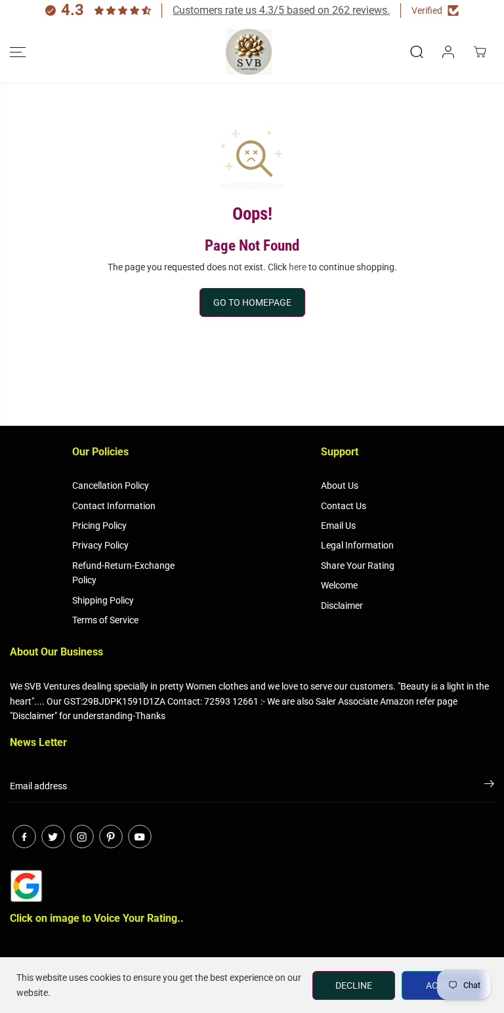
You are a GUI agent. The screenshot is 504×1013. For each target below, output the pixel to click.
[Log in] (448, 51)
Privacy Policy (100, 545)
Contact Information (114, 506)
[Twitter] (53, 836)
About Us (339, 485)
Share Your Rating (357, 565)
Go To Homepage (252, 302)
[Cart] (479, 51)
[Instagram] (82, 836)
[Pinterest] (110, 836)
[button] (18, 52)
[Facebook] (24, 836)
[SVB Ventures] (249, 52)
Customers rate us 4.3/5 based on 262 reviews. (281, 10)
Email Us (338, 525)
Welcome (339, 585)
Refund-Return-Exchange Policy (123, 572)
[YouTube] (139, 836)
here (297, 267)
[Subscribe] (489, 786)
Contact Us (343, 506)
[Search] (416, 51)
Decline (353, 985)
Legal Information (357, 545)
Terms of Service (105, 620)
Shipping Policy (103, 600)
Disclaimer (342, 605)
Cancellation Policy (110, 485)
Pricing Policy (99, 525)
